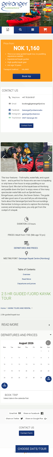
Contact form (26, 125)
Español (49, 10)
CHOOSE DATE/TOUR (32, 449)
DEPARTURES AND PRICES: (26, 248)
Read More (26, 279)
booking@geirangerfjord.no (33, 104)
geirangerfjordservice (31, 114)
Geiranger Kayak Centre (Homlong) (34, 258)
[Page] (8, 29)
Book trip (26, 76)
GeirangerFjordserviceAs (32, 110)
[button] (45, 29)
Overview (26, 274)
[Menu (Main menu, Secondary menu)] (33, 29)
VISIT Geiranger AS (29, 118)
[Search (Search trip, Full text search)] (20, 29)
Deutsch (49, 4)
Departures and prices (27, 283)
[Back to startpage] (15, 6)
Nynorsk (37, 4)
